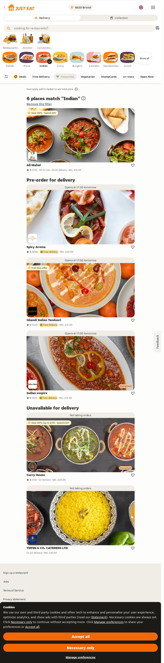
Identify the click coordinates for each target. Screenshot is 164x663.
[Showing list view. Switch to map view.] (157, 28)
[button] (19, 7)
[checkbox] (10, 60)
